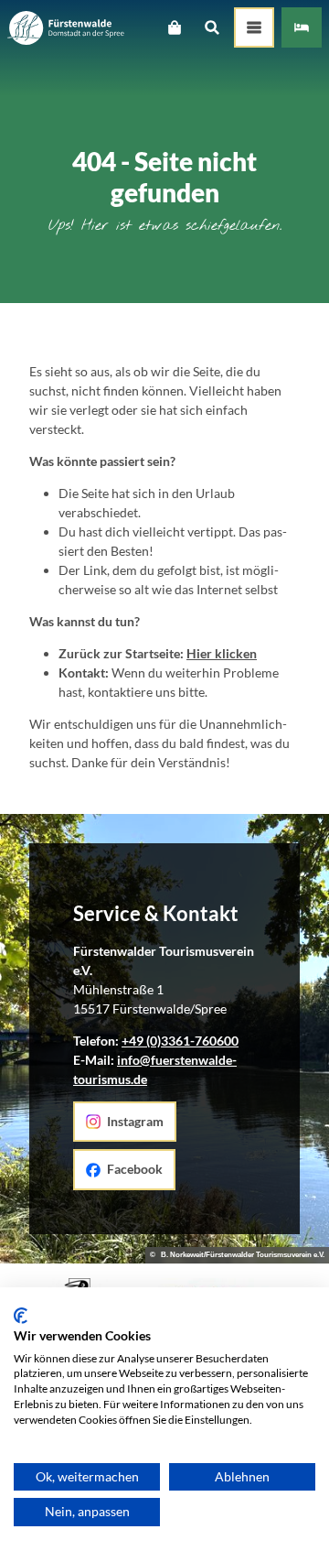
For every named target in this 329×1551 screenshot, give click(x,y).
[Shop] (174, 27)
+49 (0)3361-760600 (180, 1040)
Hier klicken (221, 653)
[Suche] (211, 27)
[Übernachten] (301, 27)
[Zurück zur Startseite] (65, 28)
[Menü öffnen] (254, 27)
